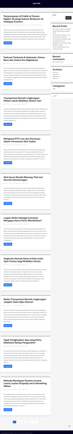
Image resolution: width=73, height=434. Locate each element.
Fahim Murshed (29, 433)
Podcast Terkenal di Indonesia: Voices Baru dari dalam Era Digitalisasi (24, 58)
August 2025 (55, 78)
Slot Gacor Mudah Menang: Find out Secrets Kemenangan (23, 178)
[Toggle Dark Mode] (69, 426)
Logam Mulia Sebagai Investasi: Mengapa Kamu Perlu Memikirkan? (23, 219)
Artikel (41, 25)
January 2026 (56, 74)
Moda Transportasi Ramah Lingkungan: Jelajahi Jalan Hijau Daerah (25, 300)
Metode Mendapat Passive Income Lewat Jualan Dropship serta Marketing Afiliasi (25, 383)
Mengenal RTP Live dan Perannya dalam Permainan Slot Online (22, 140)
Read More (8, 43)
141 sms (36, 3)
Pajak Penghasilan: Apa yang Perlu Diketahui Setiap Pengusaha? (22, 341)
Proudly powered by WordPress (7, 433)
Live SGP (55, 96)
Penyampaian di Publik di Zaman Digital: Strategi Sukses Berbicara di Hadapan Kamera (23, 19)
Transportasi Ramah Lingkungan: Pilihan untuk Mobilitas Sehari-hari (22, 99)
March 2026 (55, 72)
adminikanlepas (33, 25)
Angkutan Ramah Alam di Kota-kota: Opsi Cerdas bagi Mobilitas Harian (23, 260)
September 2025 (56, 76)
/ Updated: (16, 25)
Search (54, 15)
